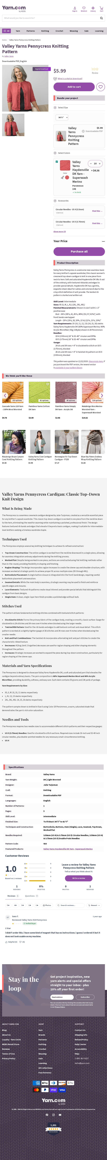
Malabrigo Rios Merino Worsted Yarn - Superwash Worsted (92, 409)
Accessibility (81, 1049)
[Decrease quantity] (91, 163)
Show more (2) (60, 231)
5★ (8, 905)
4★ (15, 905)
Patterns (31, 31)
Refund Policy (81, 1039)
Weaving (74, 31)
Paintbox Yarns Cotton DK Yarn (39, 408)
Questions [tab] (31, 896)
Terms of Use (8, 1053)
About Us (6, 1034)
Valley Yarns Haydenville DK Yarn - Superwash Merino (68, 849)
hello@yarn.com (82, 1063)
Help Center (80, 1044)
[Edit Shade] (65, 177)
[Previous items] (5, 396)
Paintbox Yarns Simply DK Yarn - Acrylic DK (65, 408)
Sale (86, 31)
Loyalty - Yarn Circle (11, 1039)
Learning (99, 31)
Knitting (45, 31)
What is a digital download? (70, 78)
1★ (37, 905)
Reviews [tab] (13, 896)
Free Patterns (44, 1072)
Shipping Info (81, 1034)
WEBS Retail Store (10, 1044)
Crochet (59, 31)
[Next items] (102, 396)
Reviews (6, 1049)
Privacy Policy (60, 1007)
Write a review (78, 878)
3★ (22, 905)
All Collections (45, 1068)
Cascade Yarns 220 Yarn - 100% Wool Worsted (12, 408)
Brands (41, 1034)
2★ (30, 905)
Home (4, 40)
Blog (4, 1030)
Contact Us (80, 1030)
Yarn (18, 31)
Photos (48, 905)
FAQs (77, 1053)
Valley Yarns (9, 56)
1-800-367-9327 (82, 1058)
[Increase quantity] (99, 163)
